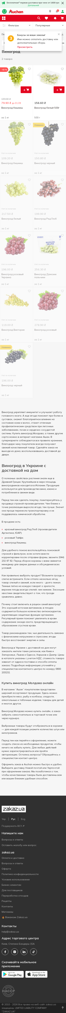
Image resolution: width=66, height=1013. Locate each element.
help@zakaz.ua (10, 931)
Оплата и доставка (13, 857)
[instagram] (14, 951)
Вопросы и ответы (12, 839)
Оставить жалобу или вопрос (19, 845)
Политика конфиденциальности (20, 874)
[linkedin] (24, 951)
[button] (50, 11)
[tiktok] (33, 951)
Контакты (7, 906)
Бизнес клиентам (11, 884)
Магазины (7, 911)
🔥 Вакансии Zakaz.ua (14, 917)
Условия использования (16, 879)
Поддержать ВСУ (12, 825)
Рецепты (7, 901)
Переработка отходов (15, 895)
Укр (4, 819)
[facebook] (5, 951)
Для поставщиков (12, 890)
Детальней (33, 5)
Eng (23, 819)
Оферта (6, 868)
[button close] (62, 3)
